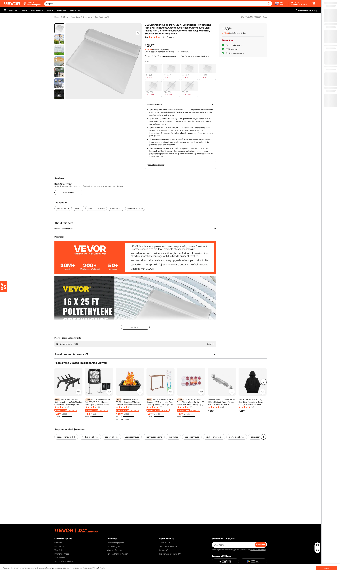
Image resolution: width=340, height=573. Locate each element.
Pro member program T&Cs (170, 554)
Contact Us (58, 543)
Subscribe (260, 545)
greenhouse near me (153, 437)
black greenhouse (192, 437)
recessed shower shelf (66, 437)
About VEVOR (164, 543)
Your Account (59, 557)
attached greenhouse (214, 437)
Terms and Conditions (168, 546)
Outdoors (64, 17)
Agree (326, 568)
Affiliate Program (113, 546)
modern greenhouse (90, 437)
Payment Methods (61, 554)
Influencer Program (114, 550)
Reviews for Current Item (96, 208)
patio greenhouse (258, 437)
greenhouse (173, 437)
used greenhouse (132, 437)
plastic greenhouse (236, 437)
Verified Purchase (116, 208)
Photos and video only (135, 208)
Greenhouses (87, 17)
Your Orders (59, 550)
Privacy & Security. (99, 568)
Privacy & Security (166, 550)
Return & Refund (60, 546)
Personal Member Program (118, 554)
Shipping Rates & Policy (63, 561)
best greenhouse (111, 437)
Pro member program (115, 543)
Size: (147, 61)
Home (56, 17)
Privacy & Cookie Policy (258, 550)
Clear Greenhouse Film (102, 17)
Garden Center (75, 17)
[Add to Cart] (78, 392)
